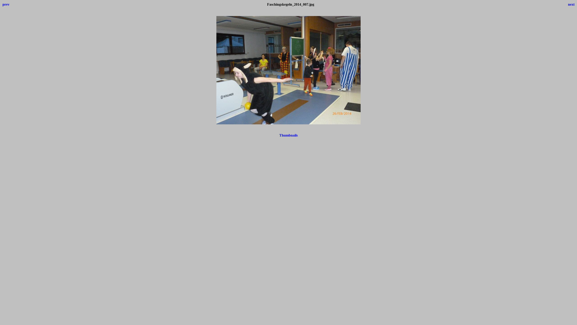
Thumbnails (288, 135)
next (571, 4)
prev (5, 4)
